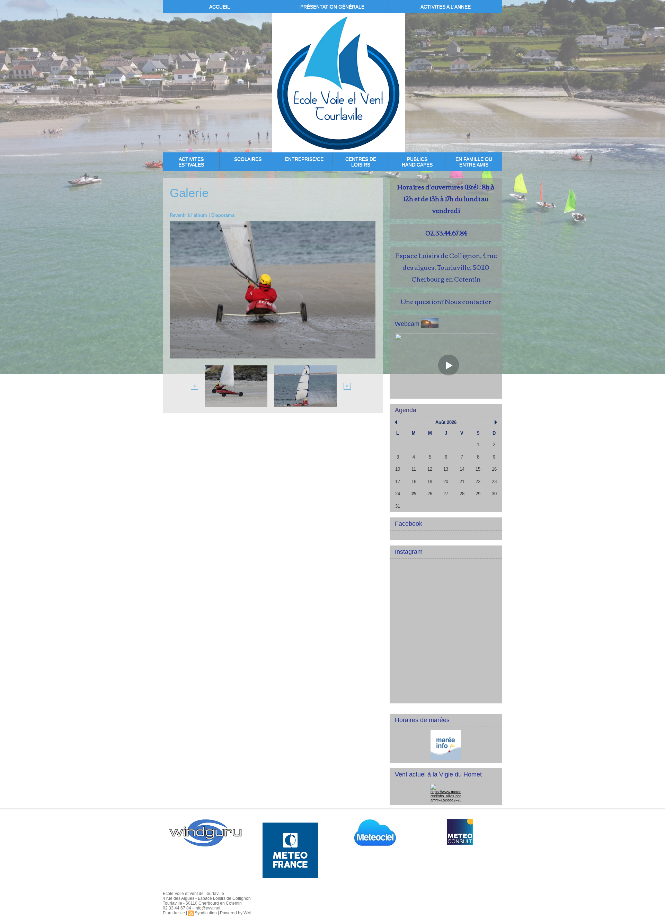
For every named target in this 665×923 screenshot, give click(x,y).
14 (462, 469)
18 (413, 481)
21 (462, 481)
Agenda (405, 410)
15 (478, 469)
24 (397, 493)
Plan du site (174, 913)
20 (445, 481)
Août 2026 (445, 422)
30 (494, 493)
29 (478, 493)
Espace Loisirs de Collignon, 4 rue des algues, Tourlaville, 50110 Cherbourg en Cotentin (446, 267)
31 (397, 506)
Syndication (206, 913)
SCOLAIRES (247, 159)
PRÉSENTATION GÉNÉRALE (332, 6)
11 (413, 469)
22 (478, 481)
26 (429, 493)
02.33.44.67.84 (446, 233)
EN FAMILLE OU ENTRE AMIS (473, 161)
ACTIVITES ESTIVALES (191, 161)
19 (429, 481)
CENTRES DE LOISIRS (360, 161)
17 (397, 481)
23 (494, 481)
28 (462, 493)
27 (445, 493)
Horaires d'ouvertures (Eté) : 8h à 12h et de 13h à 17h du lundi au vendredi (446, 198)
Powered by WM (235, 913)
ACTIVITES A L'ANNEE (445, 6)
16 (494, 469)
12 (429, 469)
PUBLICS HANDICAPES (417, 161)
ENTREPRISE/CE (304, 159)
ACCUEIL (219, 6)
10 (397, 469)
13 (445, 469)
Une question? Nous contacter (446, 301)
